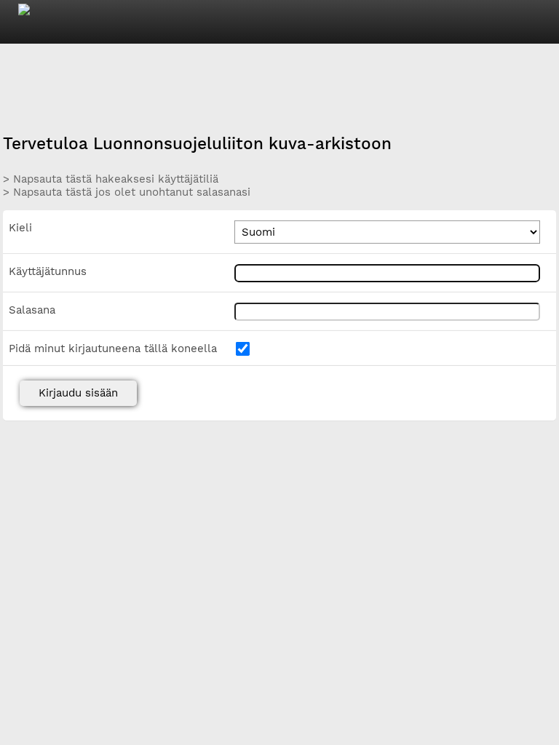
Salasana (32, 309)
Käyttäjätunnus (48, 271)
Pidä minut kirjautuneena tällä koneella (113, 348)
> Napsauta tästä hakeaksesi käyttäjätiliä (110, 179)
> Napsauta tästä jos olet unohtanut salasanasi (126, 192)
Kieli (20, 227)
